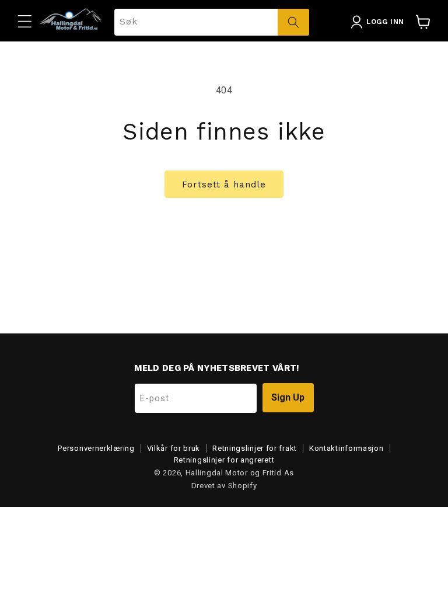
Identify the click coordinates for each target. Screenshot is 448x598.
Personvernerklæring (96, 448)
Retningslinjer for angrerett (224, 460)
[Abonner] (288, 397)
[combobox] (211, 22)
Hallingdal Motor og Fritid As (240, 472)
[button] (24, 21)
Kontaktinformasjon (346, 448)
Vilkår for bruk (174, 448)
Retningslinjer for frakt (254, 448)
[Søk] (293, 22)
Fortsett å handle (224, 184)
